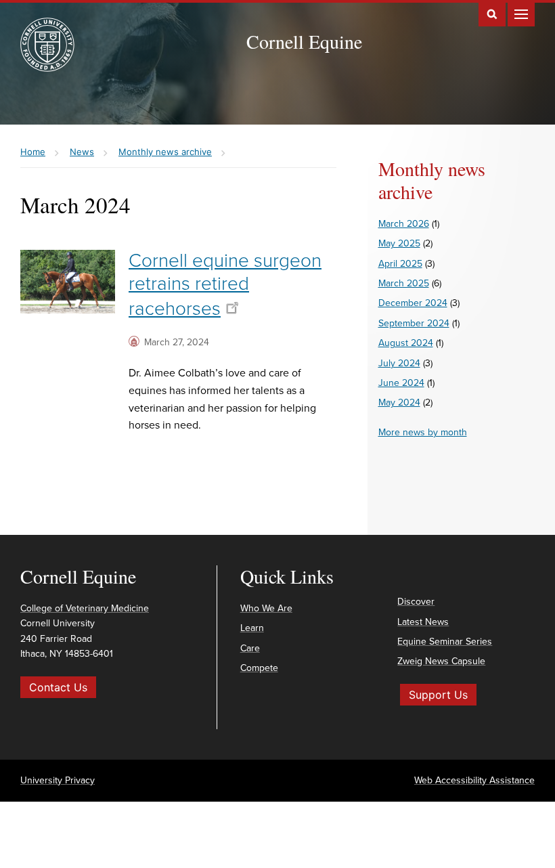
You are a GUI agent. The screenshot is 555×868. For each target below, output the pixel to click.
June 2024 (401, 383)
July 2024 (399, 363)
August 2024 (405, 343)
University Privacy (57, 780)
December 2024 (412, 303)
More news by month (422, 432)
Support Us (438, 694)
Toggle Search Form (492, 13)
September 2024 (413, 323)
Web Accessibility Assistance (474, 780)
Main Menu (521, 13)
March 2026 (403, 224)
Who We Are (266, 608)
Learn (252, 628)
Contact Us (58, 687)
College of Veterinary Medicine (84, 608)
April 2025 (400, 263)
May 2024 (399, 402)
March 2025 (403, 283)
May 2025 (399, 243)
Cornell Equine (304, 41)
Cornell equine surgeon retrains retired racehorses (225, 284)
